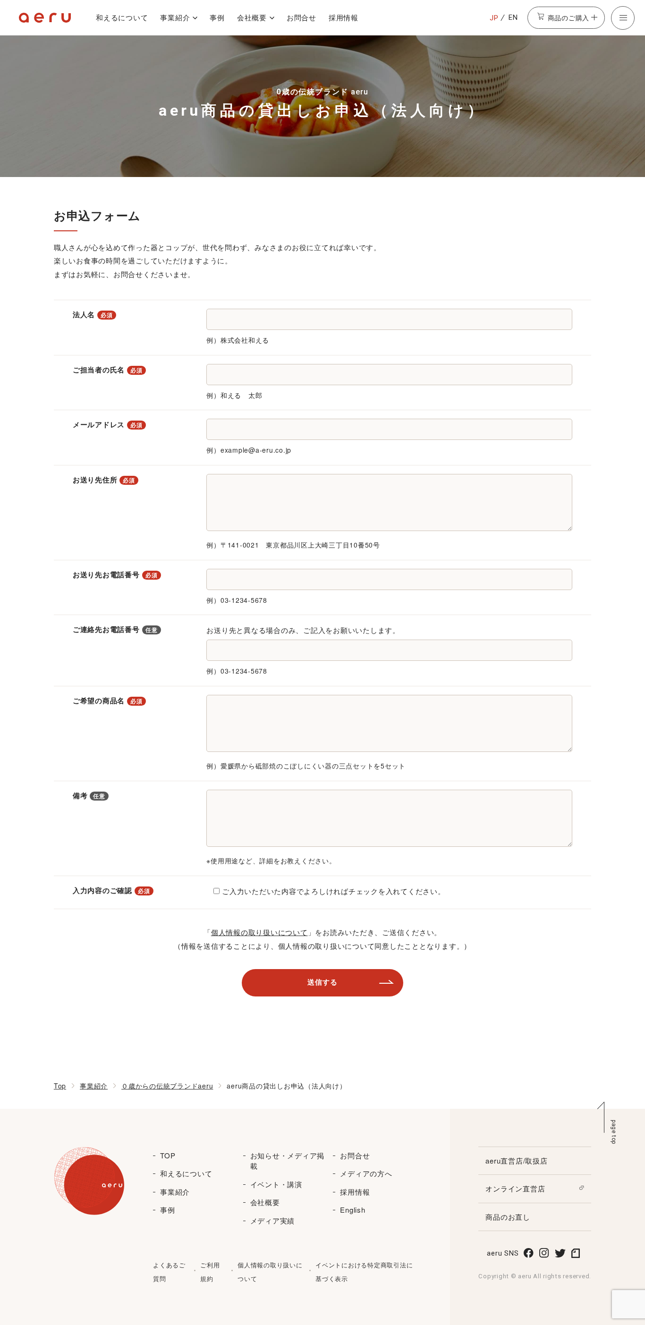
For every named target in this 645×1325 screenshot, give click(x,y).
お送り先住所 (104, 479)
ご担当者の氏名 (108, 369)
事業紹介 (175, 17)
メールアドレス (108, 424)
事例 (217, 17)
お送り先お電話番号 (115, 574)
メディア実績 (272, 1220)
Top (60, 1085)
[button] (623, 18)
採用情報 (343, 17)
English (352, 1210)
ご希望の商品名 (108, 700)
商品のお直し (507, 1217)
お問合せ (301, 17)
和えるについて (122, 17)
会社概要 (252, 17)
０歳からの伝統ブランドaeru (167, 1085)
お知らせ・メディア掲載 (287, 1160)
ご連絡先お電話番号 (115, 629)
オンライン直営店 (515, 1188)
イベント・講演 (276, 1184)
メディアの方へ (366, 1173)
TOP (167, 1155)
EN (513, 17)
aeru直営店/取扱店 (516, 1160)
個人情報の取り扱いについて (259, 932)
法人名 (93, 314)
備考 (89, 795)
